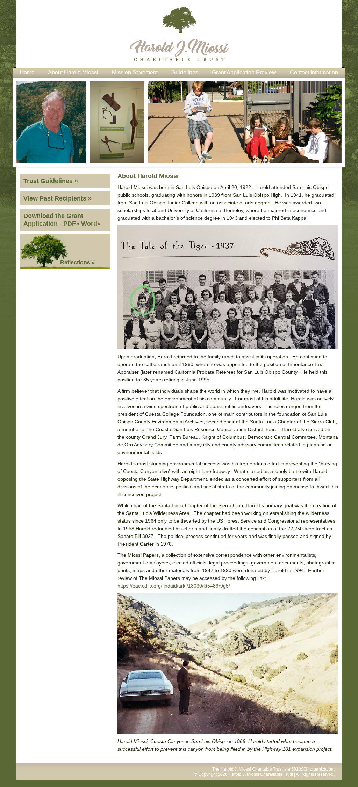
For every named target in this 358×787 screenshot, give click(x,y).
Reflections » (77, 262)
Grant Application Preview (244, 72)
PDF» (71, 223)
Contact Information (314, 72)
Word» (91, 223)
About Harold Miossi (73, 72)
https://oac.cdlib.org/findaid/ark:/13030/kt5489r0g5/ (173, 586)
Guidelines (184, 72)
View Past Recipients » (57, 198)
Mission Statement (135, 72)
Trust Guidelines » (50, 180)
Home (27, 72)
